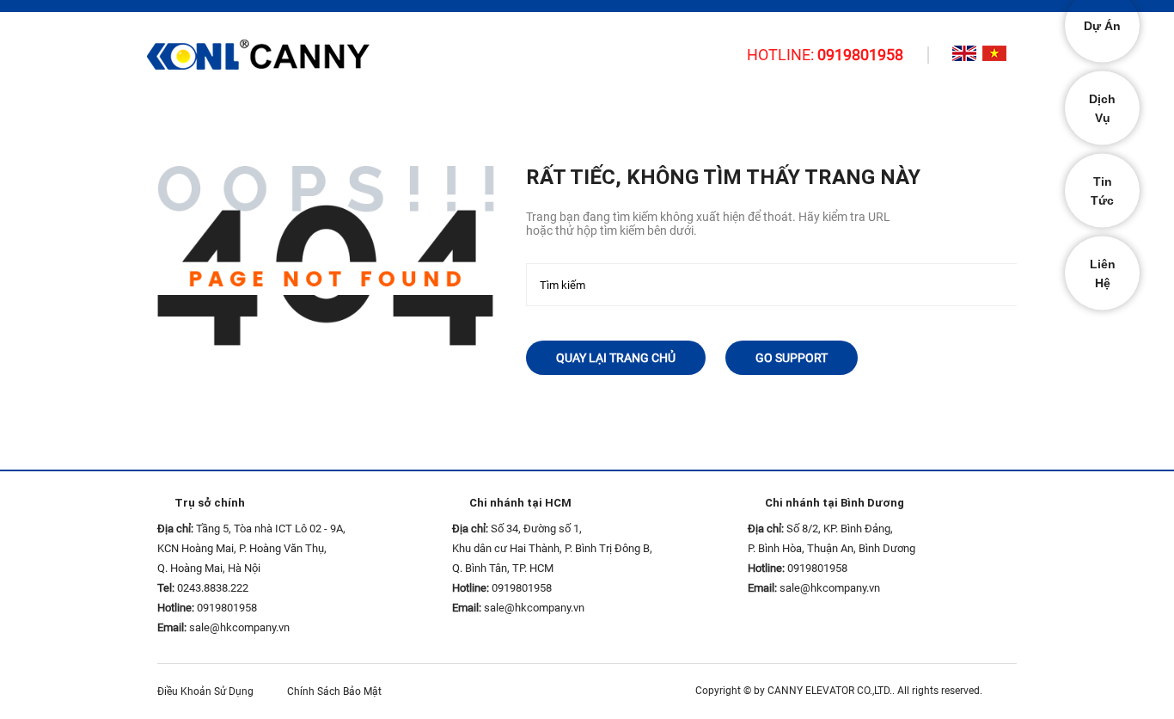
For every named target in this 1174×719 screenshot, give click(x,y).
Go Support (791, 358)
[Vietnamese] (994, 53)
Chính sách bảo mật (338, 691)
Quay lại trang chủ (616, 358)
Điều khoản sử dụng (209, 691)
